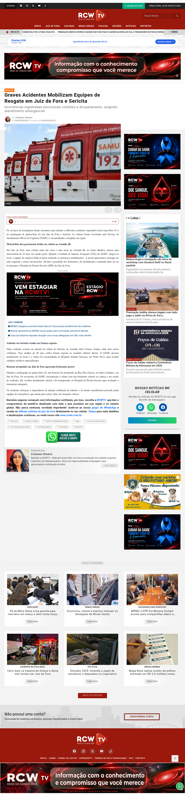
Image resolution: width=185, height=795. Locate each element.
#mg (77, 421)
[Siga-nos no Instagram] (83, 751)
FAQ (131, 758)
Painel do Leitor (67, 758)
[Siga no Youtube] (39, 6)
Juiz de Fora (53, 26)
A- (108, 210)
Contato (140, 758)
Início (38, 26)
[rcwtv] (92, 66)
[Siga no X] (33, 6)
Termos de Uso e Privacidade (110, 758)
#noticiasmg (31, 421)
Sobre (52, 758)
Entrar (11, 5)
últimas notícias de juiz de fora (37, 411)
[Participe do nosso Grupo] (62, 438)
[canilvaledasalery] (152, 492)
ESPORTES (145, 26)
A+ (117, 210)
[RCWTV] (92, 15)
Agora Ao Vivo (134, 6)
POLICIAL (104, 26)
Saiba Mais (109, 465)
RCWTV (101, 400)
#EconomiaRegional (20, 427)
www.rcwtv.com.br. (71, 415)
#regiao (14, 421)
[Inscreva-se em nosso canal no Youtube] (102, 751)
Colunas (70, 26)
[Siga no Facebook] (21, 6)
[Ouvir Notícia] (11, 221)
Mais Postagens (92, 695)
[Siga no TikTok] (45, 6)
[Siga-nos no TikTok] (111, 751)
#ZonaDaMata (44, 427)
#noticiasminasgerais (57, 421)
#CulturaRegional (96, 421)
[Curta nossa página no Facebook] (74, 751)
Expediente (85, 758)
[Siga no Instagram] (27, 6)
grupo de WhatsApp (104, 407)
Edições (118, 26)
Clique (92, 411)
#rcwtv (79, 427)
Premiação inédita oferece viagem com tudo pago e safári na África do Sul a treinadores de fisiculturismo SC (99, 32)
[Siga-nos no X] (93, 751)
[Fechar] (175, 758)
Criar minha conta (142, 716)
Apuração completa (164, 42)
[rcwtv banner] (92, 778)
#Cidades (63, 427)
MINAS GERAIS (87, 26)
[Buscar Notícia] (177, 16)
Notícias (132, 26)
